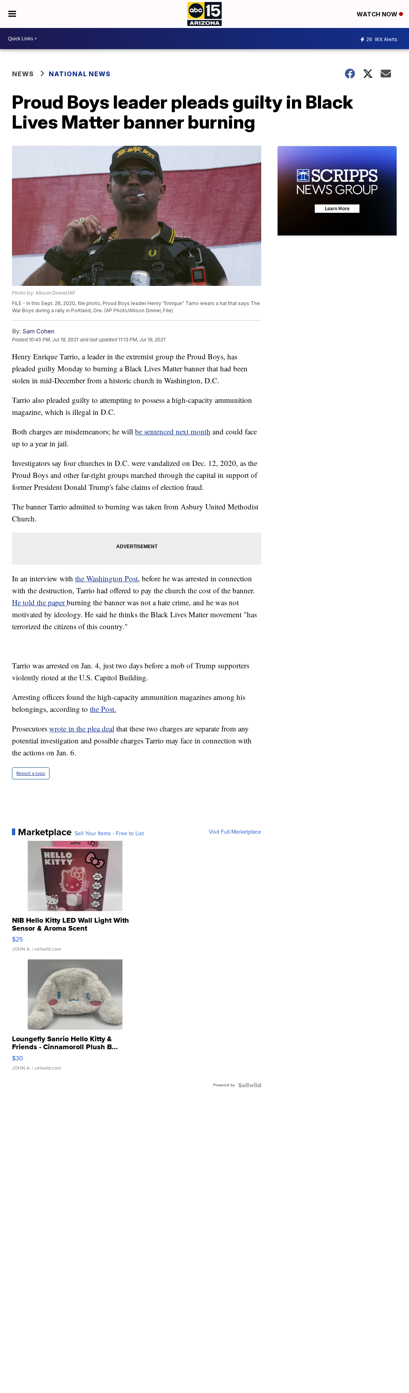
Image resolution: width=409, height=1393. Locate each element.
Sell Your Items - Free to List (109, 833)
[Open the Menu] (12, 14)
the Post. (103, 709)
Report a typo (30, 773)
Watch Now (378, 14)
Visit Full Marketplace (235, 832)
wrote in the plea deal (81, 728)
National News (80, 74)
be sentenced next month (172, 431)
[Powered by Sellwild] (249, 1085)
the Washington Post (106, 578)
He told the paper (39, 602)
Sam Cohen (38, 331)
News (23, 74)
